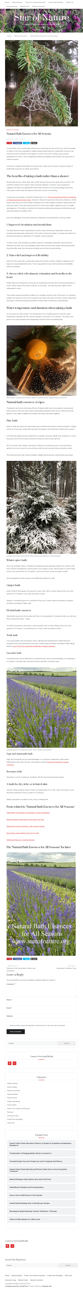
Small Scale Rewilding (55, 2)
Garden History (12, 1083)
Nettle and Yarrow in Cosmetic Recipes (21, 840)
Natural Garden (17, 2)
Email (9, 1008)
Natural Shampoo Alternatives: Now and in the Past (25, 819)
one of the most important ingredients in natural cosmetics (34, 646)
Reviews (10, 1112)
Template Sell (46, 1286)
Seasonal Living (12, 6)
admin (23, 139)
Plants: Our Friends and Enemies (18, 1108)
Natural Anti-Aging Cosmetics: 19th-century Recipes (26, 826)
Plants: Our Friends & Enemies (35, 2)
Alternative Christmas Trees (66, 968)
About (7, 2)
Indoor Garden (12, 1087)
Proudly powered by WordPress (16, 1286)
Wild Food (69, 2)
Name (9, 1000)
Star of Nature (41, 17)
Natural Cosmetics (38, 6)
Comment (11, 984)
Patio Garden (12, 1105)
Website (10, 1016)
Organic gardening (13, 1101)
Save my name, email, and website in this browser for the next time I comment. (37, 1025)
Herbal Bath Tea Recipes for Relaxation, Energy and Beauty (28, 813)
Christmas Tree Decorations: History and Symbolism (21, 969)
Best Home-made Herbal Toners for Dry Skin (23, 833)
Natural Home (24, 6)
